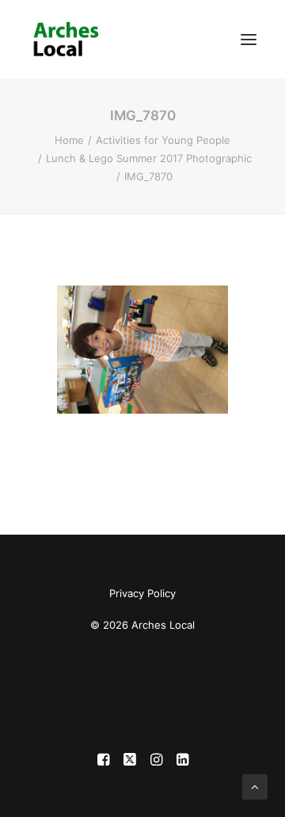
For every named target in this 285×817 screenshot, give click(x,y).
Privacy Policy (142, 593)
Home (69, 140)
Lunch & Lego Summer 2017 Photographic (149, 158)
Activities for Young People (163, 140)
